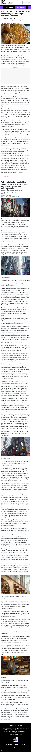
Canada (3, 729)
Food (20, 190)
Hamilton (27, 729)
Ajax (13, 728)
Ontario (17, 733)
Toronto (3, 20)
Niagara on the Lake (7, 733)
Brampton (17, 728)
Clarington (8, 729)
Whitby (20, 734)
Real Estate (3, 193)
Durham (13, 729)
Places (16, 744)
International (6, 731)
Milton (15, 731)
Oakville (13, 733)
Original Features (14, 190)
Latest (7, 190)
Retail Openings (21, 192)
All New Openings (9, 7)
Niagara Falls (24, 731)
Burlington (22, 728)
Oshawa (21, 733)
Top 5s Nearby (9, 744)
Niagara (19, 731)
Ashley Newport (6, 195)
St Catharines (11, 734)
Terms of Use (24, 750)
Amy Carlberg (5, 22)
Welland (17, 734)
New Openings (18, 20)
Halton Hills (22, 729)
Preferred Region (7, 18)
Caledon (27, 728)
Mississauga (8, 728)
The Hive (6, 176)
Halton (17, 729)
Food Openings (21, 7)
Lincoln (11, 731)
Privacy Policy (16, 750)
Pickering (26, 733)
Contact (23, 744)
